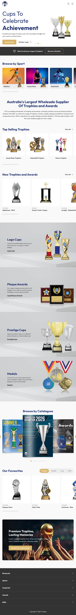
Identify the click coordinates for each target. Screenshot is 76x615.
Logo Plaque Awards (14, 296)
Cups (62, 471)
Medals (10, 385)
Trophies (44, 471)
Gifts (69, 471)
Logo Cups (11, 251)
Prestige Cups (12, 339)
